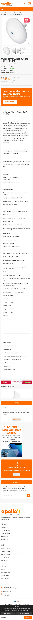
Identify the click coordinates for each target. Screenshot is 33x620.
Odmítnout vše (8, 613)
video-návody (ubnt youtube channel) (12, 363)
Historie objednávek (5, 572)
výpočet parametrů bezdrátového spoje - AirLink (15, 356)
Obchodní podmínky (5, 533)
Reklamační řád (4, 536)
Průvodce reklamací (5, 530)
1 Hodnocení (14, 64)
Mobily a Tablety (7, 604)
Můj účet (3, 569)
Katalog (29, 9)
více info (16, 474)
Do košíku (27, 617)
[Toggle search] (25, 4)
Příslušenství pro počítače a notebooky (14, 13)
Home (2, 13)
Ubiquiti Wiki (7, 366)
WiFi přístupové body (17, 14)
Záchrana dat (4, 560)
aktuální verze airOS (8, 349)
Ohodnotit (21, 64)
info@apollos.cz (7, 591)
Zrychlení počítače (5, 554)
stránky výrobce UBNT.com (10, 346)
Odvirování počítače (5, 557)
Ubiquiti (12, 66)
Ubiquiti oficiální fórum (9, 369)
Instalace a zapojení (5, 548)
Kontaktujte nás (4, 539)
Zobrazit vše (16, 419)
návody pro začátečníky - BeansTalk (12, 359)
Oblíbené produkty (5, 575)
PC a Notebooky (16, 604)
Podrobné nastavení (23, 613)
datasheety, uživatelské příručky (11, 353)
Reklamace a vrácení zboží (7, 551)
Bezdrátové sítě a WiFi (6, 14)
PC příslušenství (25, 604)
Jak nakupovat (4, 527)
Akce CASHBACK (5, 578)
